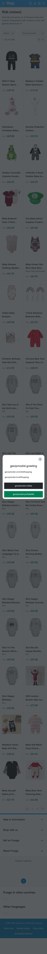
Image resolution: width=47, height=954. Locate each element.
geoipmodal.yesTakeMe (23, 494)
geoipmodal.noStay (23, 486)
